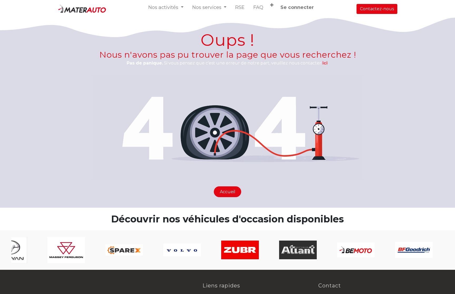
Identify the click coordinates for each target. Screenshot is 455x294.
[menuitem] (240, 7)
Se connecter (297, 7)
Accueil (227, 191)
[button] (272, 5)
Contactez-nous (377, 8)
